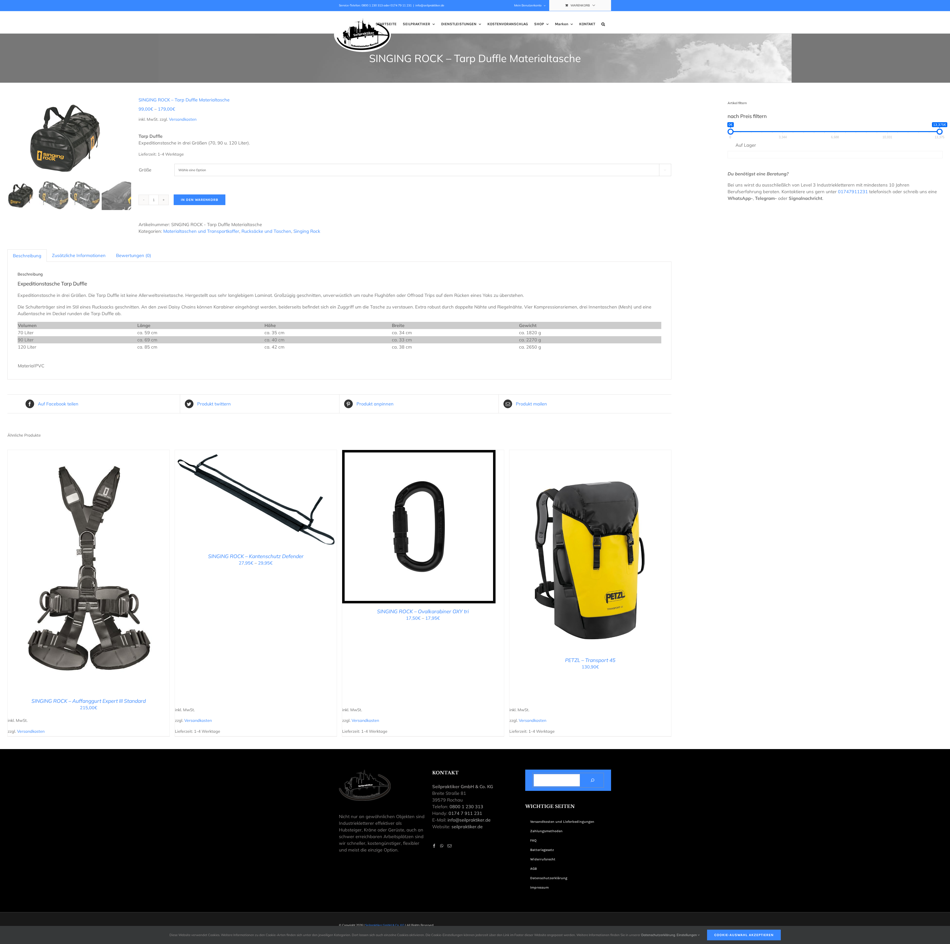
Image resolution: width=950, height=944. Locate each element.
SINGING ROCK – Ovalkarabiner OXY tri (423, 611)
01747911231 (853, 191)
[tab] (27, 255)
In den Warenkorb (199, 200)
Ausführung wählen (77, 573)
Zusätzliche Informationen (79, 255)
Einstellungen (687, 935)
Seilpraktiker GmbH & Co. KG (384, 925)
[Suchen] (592, 780)
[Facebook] (434, 846)
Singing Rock (306, 231)
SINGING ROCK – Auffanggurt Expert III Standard (88, 701)
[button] (603, 24)
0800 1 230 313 (466, 806)
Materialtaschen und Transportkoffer (201, 231)
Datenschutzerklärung (658, 935)
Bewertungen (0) (133, 255)
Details (112, 573)
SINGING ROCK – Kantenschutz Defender (256, 556)
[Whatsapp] (442, 846)
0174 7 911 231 (465, 813)
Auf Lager (746, 145)
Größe (145, 170)
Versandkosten (182, 119)
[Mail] (449, 846)
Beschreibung (27, 256)
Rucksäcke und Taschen (266, 231)
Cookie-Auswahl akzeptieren (744, 935)
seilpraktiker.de (467, 826)
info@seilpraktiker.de (429, 5)
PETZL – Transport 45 (590, 660)
